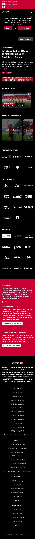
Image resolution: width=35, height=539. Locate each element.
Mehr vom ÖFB (17, 500)
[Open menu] (31, 12)
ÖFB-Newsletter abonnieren (12, 323)
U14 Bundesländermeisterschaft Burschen (17, 435)
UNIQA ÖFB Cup (17, 396)
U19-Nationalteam (17, 404)
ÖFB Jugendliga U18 (17, 423)
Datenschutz (17, 513)
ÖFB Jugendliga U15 (17, 431)
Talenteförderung (17, 481)
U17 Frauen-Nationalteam (17, 463)
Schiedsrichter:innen (17, 488)
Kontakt (17, 525)
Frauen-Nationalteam (17, 444)
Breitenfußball (17, 496)
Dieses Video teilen (26, 39)
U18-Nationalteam (17, 408)
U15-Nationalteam (17, 419)
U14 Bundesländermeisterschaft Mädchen (17, 471)
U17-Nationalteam (17, 412)
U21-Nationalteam (17, 400)
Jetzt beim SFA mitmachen (11, 345)
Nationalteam (17, 392)
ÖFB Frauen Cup (17, 456)
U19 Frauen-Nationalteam (17, 460)
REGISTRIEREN (24, 28)
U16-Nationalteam (17, 415)
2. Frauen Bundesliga (17, 452)
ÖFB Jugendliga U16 (17, 427)
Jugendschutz (17, 521)
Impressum (17, 510)
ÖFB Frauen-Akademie (17, 467)
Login (8, 28)
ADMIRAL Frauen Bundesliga (17, 448)
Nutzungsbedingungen (17, 517)
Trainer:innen (17, 485)
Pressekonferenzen (17, 492)
